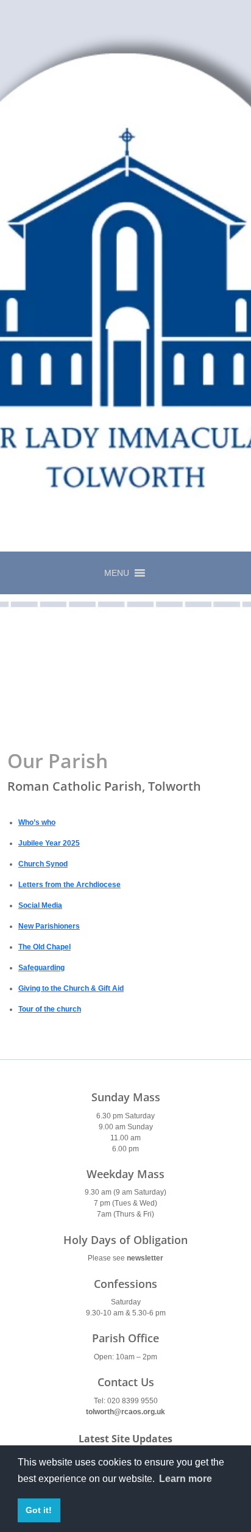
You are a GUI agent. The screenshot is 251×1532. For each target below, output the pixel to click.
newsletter (145, 1258)
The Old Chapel (44, 947)
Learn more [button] (185, 1478)
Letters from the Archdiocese (69, 884)
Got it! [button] (39, 1510)
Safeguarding (41, 967)
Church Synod (43, 864)
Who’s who (36, 822)
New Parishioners (49, 926)
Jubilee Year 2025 (49, 843)
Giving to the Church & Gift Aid (71, 988)
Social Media (40, 905)
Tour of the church (49, 1009)
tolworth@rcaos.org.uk (125, 1412)
